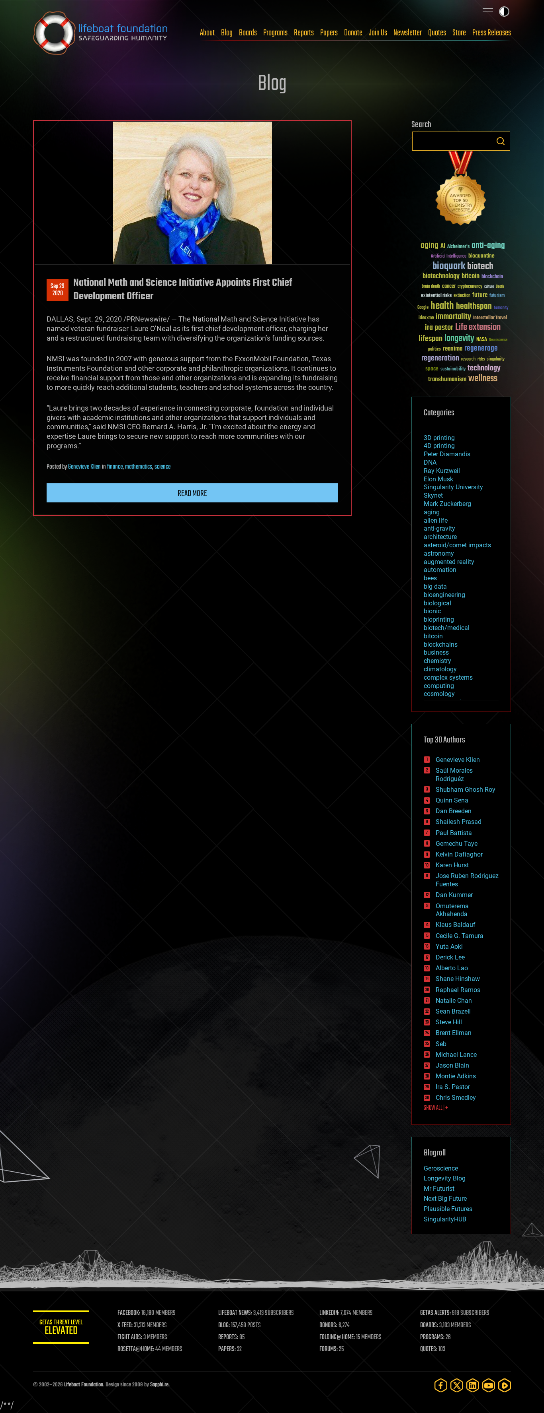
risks (481, 359)
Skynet (433, 495)
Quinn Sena (452, 800)
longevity (459, 338)
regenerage (481, 348)
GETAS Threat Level (60, 1328)
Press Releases (491, 33)
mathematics (138, 467)
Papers (329, 33)
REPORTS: (228, 1337)
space (431, 368)
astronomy (439, 553)
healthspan (474, 307)
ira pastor (439, 327)
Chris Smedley (456, 1097)
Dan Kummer (454, 895)
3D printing (439, 438)
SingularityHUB (445, 1219)
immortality (453, 317)
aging (429, 246)
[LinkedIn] (472, 1385)
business (436, 652)
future (479, 295)
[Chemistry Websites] (461, 190)
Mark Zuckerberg (447, 504)
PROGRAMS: (432, 1337)
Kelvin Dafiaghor (459, 854)
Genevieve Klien (84, 467)
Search (500, 141)
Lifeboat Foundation (83, 1385)
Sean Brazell (453, 1011)
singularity (496, 359)
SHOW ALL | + (436, 1108)
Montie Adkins (456, 1076)
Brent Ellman (454, 1033)
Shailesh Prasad (458, 822)
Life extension (478, 327)
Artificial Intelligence (448, 256)
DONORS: (328, 1325)
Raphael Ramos (458, 990)
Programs (275, 33)
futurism (497, 296)
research (468, 359)
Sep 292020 (58, 290)
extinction (462, 295)
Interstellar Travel (490, 318)
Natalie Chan (454, 1000)
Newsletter (407, 33)
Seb (441, 1044)
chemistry (437, 661)
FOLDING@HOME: (337, 1337)
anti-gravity (439, 528)
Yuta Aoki (449, 946)
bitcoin (470, 276)
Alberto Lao (452, 968)
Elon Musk (438, 479)
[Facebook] (440, 1385)
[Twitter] (456, 1385)
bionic (432, 611)
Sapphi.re (159, 1385)
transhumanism (447, 379)
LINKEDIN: (329, 1313)
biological (437, 603)
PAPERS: (227, 1349)
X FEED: (125, 1325)
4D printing (439, 446)
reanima (452, 349)
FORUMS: (328, 1349)
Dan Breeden (454, 811)
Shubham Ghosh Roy (465, 789)
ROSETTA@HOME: (135, 1349)
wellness (482, 379)
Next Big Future (445, 1198)
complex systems (448, 677)
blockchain (492, 277)
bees (430, 578)
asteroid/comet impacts (457, 545)
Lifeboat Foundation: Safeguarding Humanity (100, 33)
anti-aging (488, 246)
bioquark (448, 266)
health (442, 306)
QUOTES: (428, 1349)
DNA (430, 462)
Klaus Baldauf (456, 924)
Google (423, 307)
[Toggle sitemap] (488, 11)
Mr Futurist (439, 1188)
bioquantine (481, 255)
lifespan (430, 338)
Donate (353, 33)
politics (434, 349)
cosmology (439, 694)
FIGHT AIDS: (129, 1337)
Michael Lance (456, 1054)
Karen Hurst (452, 865)
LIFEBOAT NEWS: (235, 1313)
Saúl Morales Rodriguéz (454, 775)
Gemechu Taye (456, 843)
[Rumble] (504, 1385)
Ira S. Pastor (453, 1087)
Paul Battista (454, 833)
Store (459, 33)
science (162, 467)
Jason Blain (452, 1065)
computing (439, 686)
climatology (440, 669)
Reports (304, 33)
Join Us (378, 33)
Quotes (437, 33)
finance (115, 467)
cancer (449, 286)
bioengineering (444, 595)
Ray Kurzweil (442, 471)
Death (500, 287)
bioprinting (439, 619)
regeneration (440, 358)
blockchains (441, 644)
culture (489, 287)
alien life (436, 520)
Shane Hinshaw (458, 979)
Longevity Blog (445, 1178)
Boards (248, 33)
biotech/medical (447, 628)
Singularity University (453, 487)
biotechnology (441, 276)
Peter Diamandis (447, 454)
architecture (440, 537)
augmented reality (449, 562)
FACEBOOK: (128, 1313)
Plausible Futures (448, 1209)
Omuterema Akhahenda (452, 910)
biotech (480, 266)
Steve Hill (449, 1022)
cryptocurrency (470, 286)
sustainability (453, 369)
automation (440, 570)
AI (442, 246)
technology (484, 368)
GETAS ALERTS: (435, 1313)
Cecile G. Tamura (459, 936)
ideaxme (426, 318)
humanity (501, 308)
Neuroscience (498, 340)
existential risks (436, 296)
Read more (192, 493)
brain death (431, 286)
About (207, 33)
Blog (227, 33)
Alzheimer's (458, 247)
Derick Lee (450, 957)
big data (435, 586)
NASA (481, 340)
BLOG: (224, 1325)
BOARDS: (429, 1325)
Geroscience (441, 1168)
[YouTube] (488, 1385)
